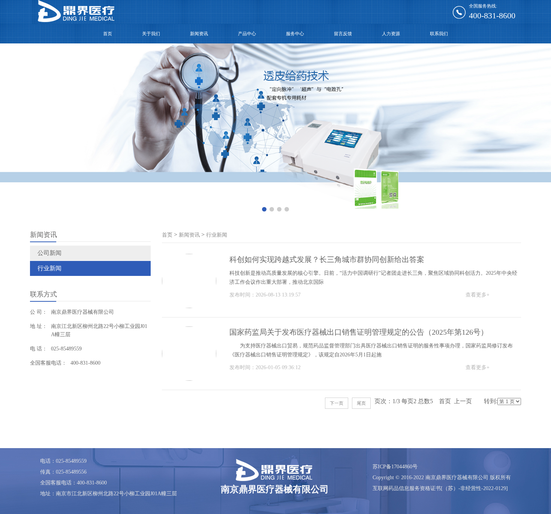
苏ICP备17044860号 (395, 466)
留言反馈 (343, 33)
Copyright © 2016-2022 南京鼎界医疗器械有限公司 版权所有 (442, 477)
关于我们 (151, 33)
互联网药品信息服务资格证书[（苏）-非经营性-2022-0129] (440, 488)
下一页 (336, 403)
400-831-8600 (492, 15)
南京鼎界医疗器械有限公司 (82, 312)
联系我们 (439, 33)
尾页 (361, 403)
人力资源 (391, 33)
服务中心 (295, 33)
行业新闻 (49, 268)
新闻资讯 (199, 33)
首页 (107, 33)
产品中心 (247, 33)
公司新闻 (49, 253)
